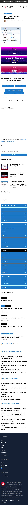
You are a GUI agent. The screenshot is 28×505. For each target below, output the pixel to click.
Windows (14, 287)
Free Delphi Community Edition (14, 90)
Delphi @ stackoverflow (10, 379)
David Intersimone (11, 20)
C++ (14, 209)
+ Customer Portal (8, 1)
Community (3, 452)
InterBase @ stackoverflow (11, 404)
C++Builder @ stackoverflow (12, 352)
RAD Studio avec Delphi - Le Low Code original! (11, 309)
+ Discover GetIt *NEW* (21, 1)
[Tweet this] (3, 98)
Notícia (14, 250)
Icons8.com (16, 497)
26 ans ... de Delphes (6, 300)
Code (14, 216)
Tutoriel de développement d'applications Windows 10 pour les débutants (12, 336)
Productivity (14, 253)
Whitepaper (14, 283)
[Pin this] (6, 98)
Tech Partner (14, 276)
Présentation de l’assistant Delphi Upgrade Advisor (17, 165)
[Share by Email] (8, 98)
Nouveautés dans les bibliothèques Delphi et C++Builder (13, 327)
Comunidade (4, 465)
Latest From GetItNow (9, 344)
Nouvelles (3, 297)
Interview (14, 246)
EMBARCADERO (8, 500)
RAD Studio (14, 261)
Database (14, 220)
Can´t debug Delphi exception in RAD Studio (11, 399)
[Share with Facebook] (2, 98)
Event (14, 231)
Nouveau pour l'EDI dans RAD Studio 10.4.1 (13, 318)
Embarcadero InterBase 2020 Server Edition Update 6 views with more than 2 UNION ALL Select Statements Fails (13, 414)
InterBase (14, 242)
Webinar (14, 280)
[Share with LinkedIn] (5, 98)
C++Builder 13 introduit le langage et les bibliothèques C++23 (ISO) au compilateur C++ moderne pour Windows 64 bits (18, 183)
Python (14, 257)
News (2, 440)
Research (14, 268)
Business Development (14, 205)
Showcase (14, 272)
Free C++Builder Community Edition (14, 93)
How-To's (14, 235)
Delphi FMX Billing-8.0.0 (6, 396)
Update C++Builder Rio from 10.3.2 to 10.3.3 (11, 369)
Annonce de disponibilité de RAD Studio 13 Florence (17, 173)
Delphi (14, 224)
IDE (14, 239)
